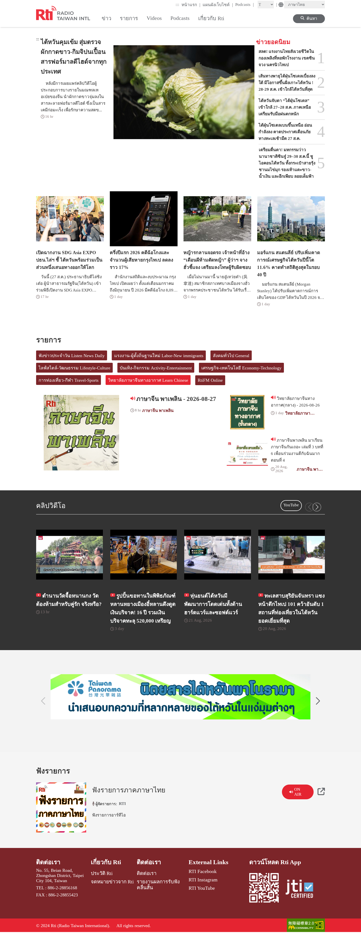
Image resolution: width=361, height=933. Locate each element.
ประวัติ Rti (102, 873)
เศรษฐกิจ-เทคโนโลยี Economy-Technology (241, 367)
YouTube (291, 505)
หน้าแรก (190, 4)
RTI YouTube (202, 888)
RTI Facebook (203, 871)
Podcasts (244, 4)
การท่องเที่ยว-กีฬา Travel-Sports (68, 380)
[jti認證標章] (302, 889)
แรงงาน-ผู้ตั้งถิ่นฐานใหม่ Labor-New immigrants (158, 355)
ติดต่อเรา (48, 862)
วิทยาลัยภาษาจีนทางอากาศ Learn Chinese (148, 380)
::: (177, 4)
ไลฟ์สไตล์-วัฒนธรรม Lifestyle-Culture (74, 367)
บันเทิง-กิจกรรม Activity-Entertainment (156, 367)
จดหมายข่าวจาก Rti (112, 881)
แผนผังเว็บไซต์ (218, 4)
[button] (316, 507)
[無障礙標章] (306, 925)
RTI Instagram (203, 879)
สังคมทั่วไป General (231, 355)
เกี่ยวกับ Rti (106, 862)
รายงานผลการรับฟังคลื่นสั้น (158, 884)
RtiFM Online (210, 380)
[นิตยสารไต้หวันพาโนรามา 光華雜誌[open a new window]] (180, 696)
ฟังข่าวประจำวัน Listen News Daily (72, 355)
